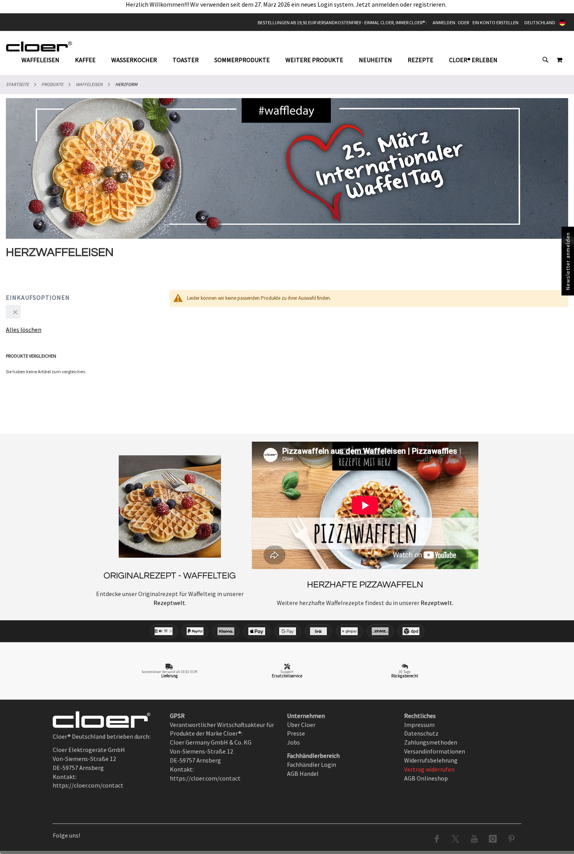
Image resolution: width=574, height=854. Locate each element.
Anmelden (444, 22)
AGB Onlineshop (426, 778)
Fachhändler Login (311, 764)
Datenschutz (421, 733)
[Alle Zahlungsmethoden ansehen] (287, 631)
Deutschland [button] (539, 22)
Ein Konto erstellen (495, 22)
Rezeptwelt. (436, 603)
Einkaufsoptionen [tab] (38, 297)
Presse (296, 733)
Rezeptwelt (169, 603)
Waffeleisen (89, 84)
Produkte (52, 84)
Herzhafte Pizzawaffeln (365, 584)
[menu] (263, 60)
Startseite (17, 84)
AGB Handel (303, 773)
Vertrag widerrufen (429, 769)
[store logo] (39, 46)
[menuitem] (44, 59)
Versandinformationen (434, 751)
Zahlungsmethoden (430, 742)
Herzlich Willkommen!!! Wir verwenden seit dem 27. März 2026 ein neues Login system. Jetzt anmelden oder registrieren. (287, 4)
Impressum (419, 725)
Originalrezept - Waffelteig (169, 575)
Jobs (293, 742)
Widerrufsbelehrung (431, 760)
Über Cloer (301, 725)
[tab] (263, 60)
